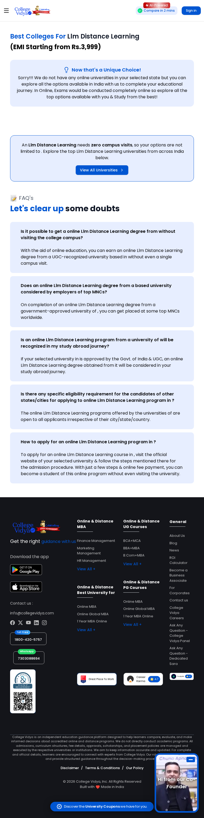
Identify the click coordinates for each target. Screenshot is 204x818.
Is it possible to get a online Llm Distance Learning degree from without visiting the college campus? (98, 234)
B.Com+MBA (133, 555)
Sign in (191, 10)
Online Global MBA (93, 614)
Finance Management (96, 540)
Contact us (178, 600)
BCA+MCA (132, 540)
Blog (173, 543)
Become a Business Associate (178, 575)
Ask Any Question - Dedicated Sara (178, 656)
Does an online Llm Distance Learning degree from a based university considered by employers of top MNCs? (96, 288)
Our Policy (135, 767)
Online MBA (86, 606)
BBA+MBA (131, 548)
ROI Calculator (178, 560)
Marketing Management (89, 551)
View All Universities (99, 170)
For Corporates (179, 590)
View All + (86, 569)
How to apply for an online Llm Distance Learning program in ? (88, 442)
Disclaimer (70, 767)
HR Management (91, 560)
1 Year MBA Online (92, 621)
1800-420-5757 (28, 639)
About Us (177, 535)
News (174, 550)
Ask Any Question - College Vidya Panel (179, 633)
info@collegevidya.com (32, 613)
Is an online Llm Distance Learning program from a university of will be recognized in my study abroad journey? (97, 343)
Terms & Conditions (102, 767)
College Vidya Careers (176, 613)
